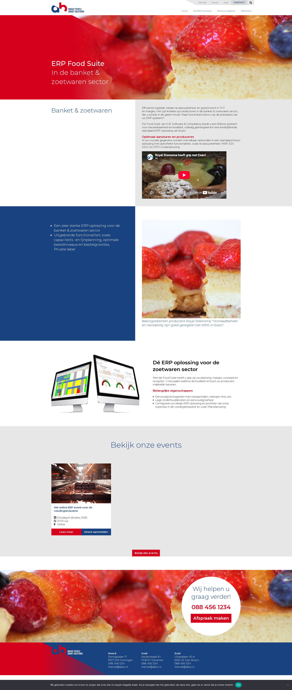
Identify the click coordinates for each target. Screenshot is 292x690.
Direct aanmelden (96, 531)
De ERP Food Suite (202, 11)
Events (215, 2)
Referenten (246, 11)
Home (185, 11)
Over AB (202, 2)
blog (226, 2)
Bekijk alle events (146, 553)
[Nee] (287, 685)
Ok (238, 684)
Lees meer (66, 531)
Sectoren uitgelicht (226, 11)
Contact (239, 2)
